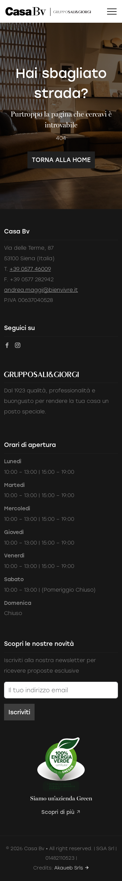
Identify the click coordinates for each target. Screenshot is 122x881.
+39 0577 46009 (30, 269)
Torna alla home (61, 159)
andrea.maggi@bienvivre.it (41, 290)
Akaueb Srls (69, 868)
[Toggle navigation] (112, 11)
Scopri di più (58, 812)
